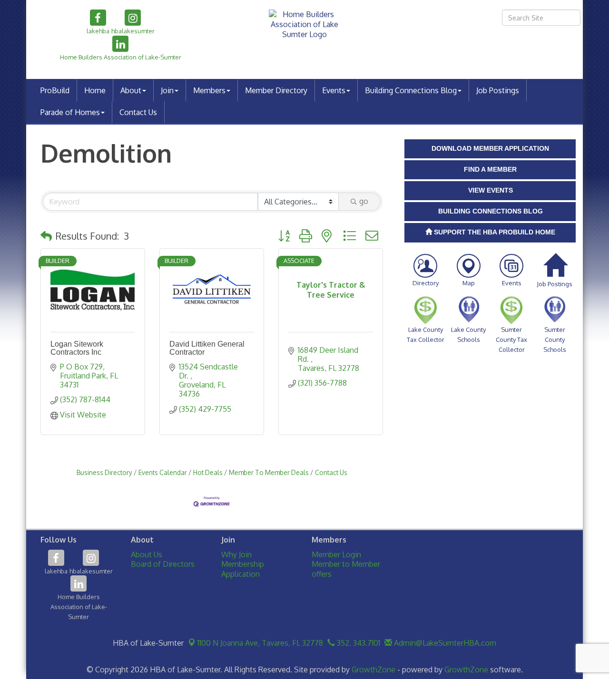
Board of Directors (163, 564)
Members (209, 90)
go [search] (363, 201)
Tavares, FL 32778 (260, 643)
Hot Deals (208, 472)
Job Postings (497, 90)
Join (167, 90)
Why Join (236, 554)
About (130, 90)
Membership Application (242, 569)
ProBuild (54, 90)
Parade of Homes (70, 112)
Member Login (336, 554)
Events (333, 90)
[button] (46, 235)
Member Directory (276, 90)
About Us (146, 554)
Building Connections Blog (411, 90)
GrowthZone (373, 669)
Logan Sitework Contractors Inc (76, 348)
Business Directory (104, 472)
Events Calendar (162, 472)
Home (95, 90)
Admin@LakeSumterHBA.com (444, 643)
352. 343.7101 (357, 643)
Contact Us (138, 112)
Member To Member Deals (269, 472)
